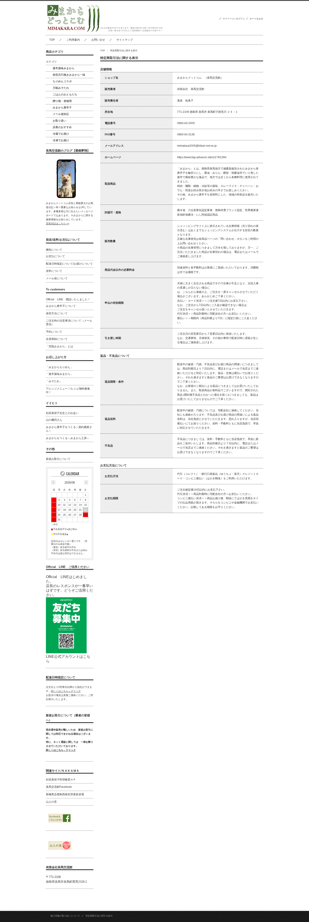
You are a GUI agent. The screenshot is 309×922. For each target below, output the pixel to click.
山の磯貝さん (54, 419)
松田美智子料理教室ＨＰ (61, 779)
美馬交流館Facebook (59, 786)
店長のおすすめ (62, 127)
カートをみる (256, 18)
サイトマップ (124, 39)
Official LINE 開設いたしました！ (68, 299)
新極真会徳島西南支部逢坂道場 (65, 794)
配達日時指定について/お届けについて (69, 263)
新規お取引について (58, 459)
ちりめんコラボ (62, 81)
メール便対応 (61, 114)
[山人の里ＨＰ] (59, 850)
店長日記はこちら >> (57, 223)
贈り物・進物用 (62, 101)
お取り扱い (59, 120)
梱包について (54, 249)
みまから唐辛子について (61, 306)
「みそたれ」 (54, 381)
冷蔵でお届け (61, 133)
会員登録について (57, 339)
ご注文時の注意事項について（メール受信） (69, 322)
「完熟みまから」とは (59, 346)
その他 (50, 449)
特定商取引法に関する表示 (99, 916)
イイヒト (52, 403)
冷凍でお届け (61, 140)
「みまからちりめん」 (59, 367)
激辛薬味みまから (63, 68)
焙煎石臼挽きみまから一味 (69, 74)
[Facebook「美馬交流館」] (59, 822)
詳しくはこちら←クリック (66, 691)
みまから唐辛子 (62, 107)
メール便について (57, 278)
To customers (55, 289)
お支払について (55, 256)
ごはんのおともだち (65, 94)
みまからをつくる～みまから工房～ (67, 438)
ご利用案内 (73, 39)
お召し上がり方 (56, 357)
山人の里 (51, 801)
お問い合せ (98, 39)
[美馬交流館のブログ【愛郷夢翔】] (66, 198)
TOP (52, 39)
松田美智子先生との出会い (62, 413)
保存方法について (57, 313)
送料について (54, 271)
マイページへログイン (234, 18)
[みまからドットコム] (105, 31)
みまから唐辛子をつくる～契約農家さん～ (69, 429)
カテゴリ (51, 61)
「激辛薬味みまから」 (59, 374)
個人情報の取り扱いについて (65, 916)
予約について (54, 331)
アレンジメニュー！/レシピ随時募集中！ (68, 390)
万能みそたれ (61, 87)
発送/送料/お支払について (63, 239)
